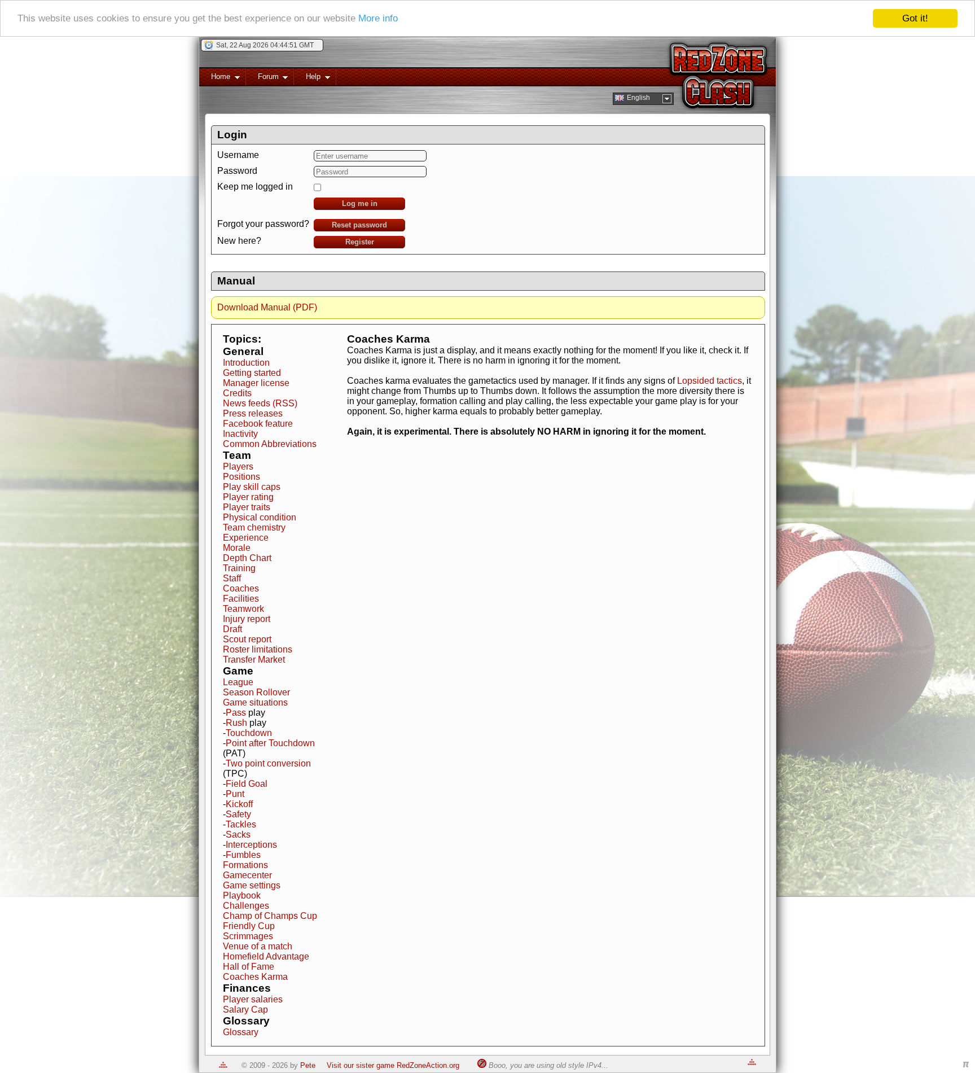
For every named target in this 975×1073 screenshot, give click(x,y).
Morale (237, 548)
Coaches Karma (255, 977)
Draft (232, 629)
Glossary (240, 1032)
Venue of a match (257, 946)
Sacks (238, 834)
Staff (232, 578)
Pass (236, 712)
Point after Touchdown (270, 743)
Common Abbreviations (270, 444)
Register (359, 242)
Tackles (241, 824)
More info (378, 19)
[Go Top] (223, 1065)
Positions (241, 476)
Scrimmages (248, 936)
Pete (307, 1065)
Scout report (247, 639)
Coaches (241, 588)
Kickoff (239, 804)
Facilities (241, 598)
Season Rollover (256, 692)
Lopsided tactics (709, 381)
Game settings (251, 885)
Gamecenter (247, 875)
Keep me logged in (255, 186)
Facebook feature (258, 423)
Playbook (242, 895)
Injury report (246, 619)
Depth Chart (247, 558)
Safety (238, 814)
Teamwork (243, 609)
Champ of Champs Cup (270, 916)
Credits (237, 393)
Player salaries (253, 999)
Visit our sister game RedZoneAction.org (393, 1065)
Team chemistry (254, 527)
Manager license (256, 383)
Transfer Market (254, 659)
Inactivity (240, 434)
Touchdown (249, 733)
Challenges (246, 905)
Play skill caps (251, 487)
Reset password (359, 225)
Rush (236, 723)
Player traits (246, 507)
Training (239, 568)
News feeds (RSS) (260, 403)
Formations (245, 865)
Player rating (248, 497)
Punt (235, 794)
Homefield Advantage (266, 956)
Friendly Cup (249, 926)
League (238, 682)
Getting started (252, 373)
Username (238, 155)
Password (237, 171)
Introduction (246, 362)
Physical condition (259, 517)
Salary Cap (245, 1009)
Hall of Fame (248, 966)
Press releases (253, 413)
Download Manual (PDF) (267, 307)
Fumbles (243, 855)
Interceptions (251, 844)
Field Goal (246, 784)
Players (238, 466)
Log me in (359, 203)
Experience (246, 537)
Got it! (915, 18)
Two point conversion (268, 763)
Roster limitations (257, 649)
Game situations (255, 702)
